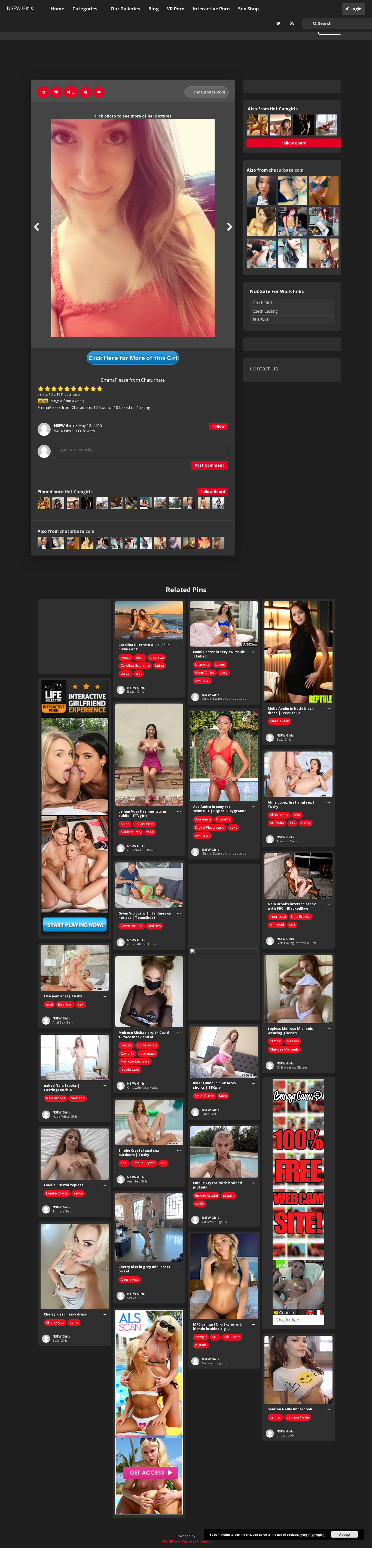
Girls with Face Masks (142, 1087)
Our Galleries (125, 8)
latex (223, 1095)
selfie (199, 1203)
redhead (277, 924)
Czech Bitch (263, 302)
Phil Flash (261, 319)
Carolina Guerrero (135, 665)
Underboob (285, 1435)
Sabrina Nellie (297, 1417)
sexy (223, 672)
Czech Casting (265, 311)
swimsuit (202, 680)
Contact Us (264, 368)
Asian (125, 824)
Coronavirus (147, 1045)
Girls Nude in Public (141, 850)
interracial (278, 916)
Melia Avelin (279, 721)
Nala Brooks (300, 916)
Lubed (220, 664)
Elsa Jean (65, 1004)
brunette (157, 657)
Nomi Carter (205, 672)
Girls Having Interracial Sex (296, 943)
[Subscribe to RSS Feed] (291, 23)
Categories (85, 8)
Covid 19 (127, 1053)
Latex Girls (209, 1114)
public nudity (131, 832)
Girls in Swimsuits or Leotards (224, 698)
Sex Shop (248, 8)
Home (57, 8)
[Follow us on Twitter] (278, 23)
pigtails (228, 1195)
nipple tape (130, 1069)
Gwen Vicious (132, 926)
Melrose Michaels (284, 1049)
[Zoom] (86, 92)
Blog (153, 8)
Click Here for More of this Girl (133, 358)
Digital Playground (209, 827)
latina (159, 665)
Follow (218, 426)
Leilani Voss (144, 824)
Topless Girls (62, 1211)
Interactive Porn (211, 8)
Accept (344, 1534)
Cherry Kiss (130, 1279)
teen (150, 832)
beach (126, 657)
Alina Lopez (279, 815)
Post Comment (209, 465)
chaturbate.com (208, 92)
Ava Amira (203, 819)
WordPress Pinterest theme (186, 1541)
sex (292, 823)
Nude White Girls (65, 1116)
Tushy (305, 823)
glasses (292, 1041)
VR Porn (176, 8)
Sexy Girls (283, 739)
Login (355, 8)
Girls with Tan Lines (141, 944)
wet (139, 673)
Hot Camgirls (79, 492)
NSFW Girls (20, 8)
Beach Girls (135, 691)
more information (312, 1534)
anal (297, 815)
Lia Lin (125, 673)
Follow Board (212, 491)
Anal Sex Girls (286, 841)
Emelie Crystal (144, 1163)
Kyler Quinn (204, 1095)
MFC (215, 1337)
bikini (140, 657)
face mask (147, 1053)
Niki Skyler (232, 1337)
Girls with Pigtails (214, 1222)
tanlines (154, 926)
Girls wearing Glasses (291, 1067)
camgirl (275, 1041)
